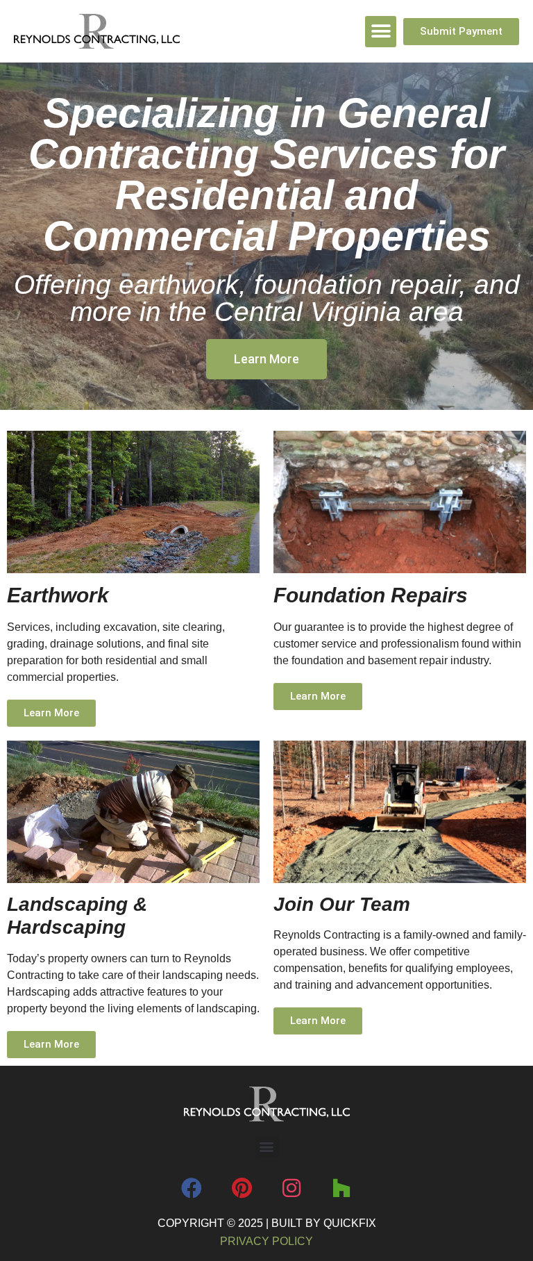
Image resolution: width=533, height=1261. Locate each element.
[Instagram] (291, 1188)
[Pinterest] (241, 1188)
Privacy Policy (266, 1241)
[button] (380, 31)
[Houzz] (341, 1188)
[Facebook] (191, 1188)
